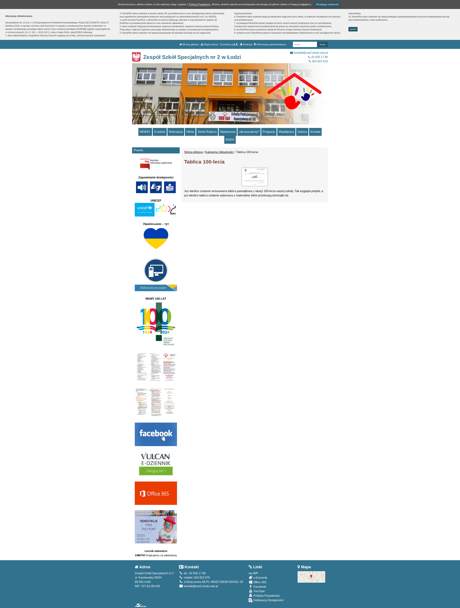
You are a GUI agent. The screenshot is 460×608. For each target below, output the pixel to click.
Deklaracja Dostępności (268, 600)
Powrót (138, 150)
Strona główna (190, 44)
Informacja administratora (271, 44)
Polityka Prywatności (266, 595)
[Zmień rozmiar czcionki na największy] (236, 44)
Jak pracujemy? (249, 131)
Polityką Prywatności (200, 4)
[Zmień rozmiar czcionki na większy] (234, 44)
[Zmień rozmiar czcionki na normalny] (232, 44)
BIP (255, 573)
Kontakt (315, 131)
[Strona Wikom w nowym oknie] (140, 605)
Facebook (259, 586)
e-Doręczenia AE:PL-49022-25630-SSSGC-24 (213, 581)
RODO (230, 139)
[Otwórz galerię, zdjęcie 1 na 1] (254, 177)
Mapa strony (210, 44)
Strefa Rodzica (207, 131)
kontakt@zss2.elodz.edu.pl (310, 52)
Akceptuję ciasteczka (327, 4)
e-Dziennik (260, 577)
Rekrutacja (176, 131)
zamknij (353, 29)
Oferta (190, 131)
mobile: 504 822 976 (196, 577)
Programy (269, 131)
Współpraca (286, 131)
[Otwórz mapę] (311, 576)
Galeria (302, 131)
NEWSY (145, 131)
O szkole (159, 131)
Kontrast (247, 44)
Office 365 (259, 582)
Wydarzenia (227, 131)
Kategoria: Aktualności (219, 152)
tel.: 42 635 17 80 (194, 573)
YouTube (259, 591)
